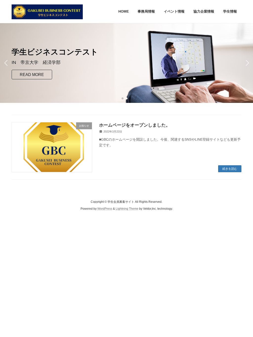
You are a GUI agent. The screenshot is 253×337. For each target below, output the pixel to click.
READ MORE (32, 74)
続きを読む (229, 168)
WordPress (104, 208)
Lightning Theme (127, 208)
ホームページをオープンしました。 (134, 125)
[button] (123, 98)
